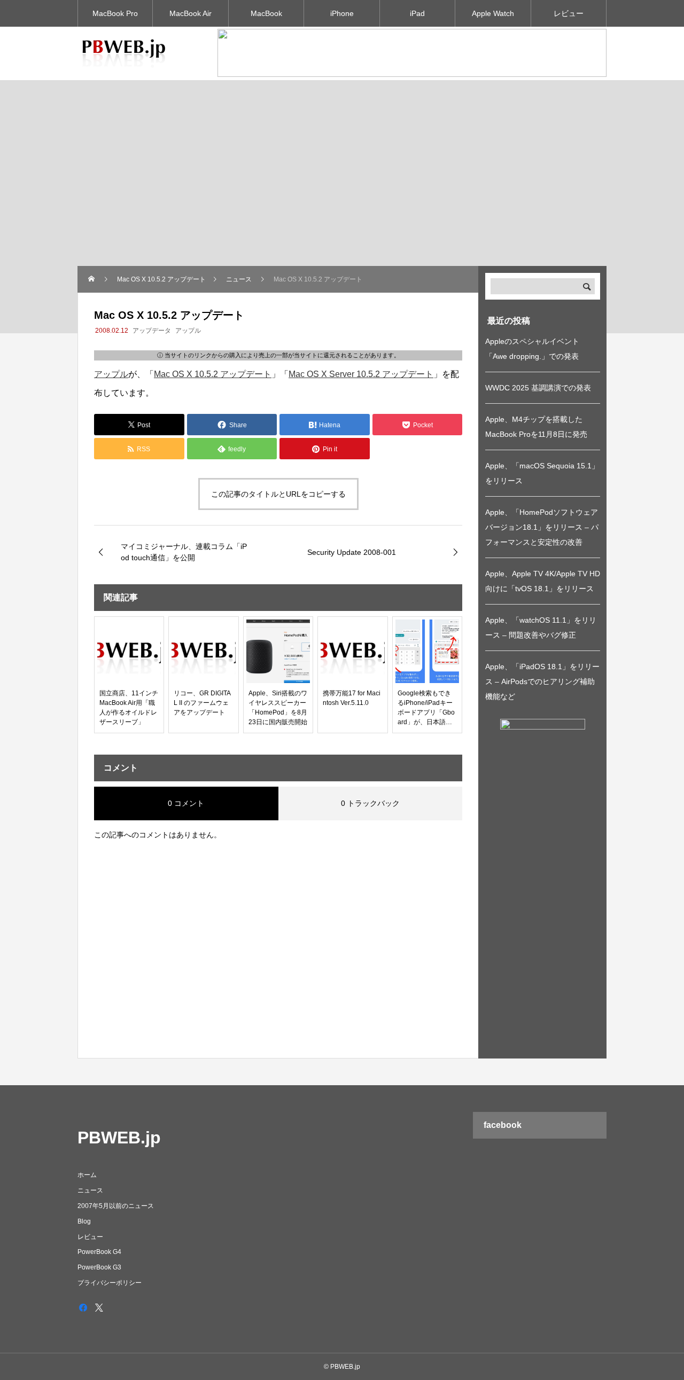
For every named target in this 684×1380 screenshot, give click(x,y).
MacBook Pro (115, 13)
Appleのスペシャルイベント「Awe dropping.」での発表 (532, 348)
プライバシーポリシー (109, 1283)
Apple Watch (493, 13)
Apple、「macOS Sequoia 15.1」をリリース (542, 473)
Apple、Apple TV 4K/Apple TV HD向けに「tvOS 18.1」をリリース (542, 581)
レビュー (569, 13)
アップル (188, 330)
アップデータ (152, 330)
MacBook (266, 13)
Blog (84, 1221)
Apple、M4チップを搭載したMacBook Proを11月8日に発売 (536, 426)
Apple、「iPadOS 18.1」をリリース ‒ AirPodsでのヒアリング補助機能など (542, 681)
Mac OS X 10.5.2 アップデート (212, 374)
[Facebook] (82, 1307)
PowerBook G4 (99, 1252)
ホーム (87, 1175)
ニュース (90, 1190)
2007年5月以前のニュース (115, 1206)
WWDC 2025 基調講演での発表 (538, 387)
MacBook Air (190, 13)
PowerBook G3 (99, 1267)
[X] (99, 1307)
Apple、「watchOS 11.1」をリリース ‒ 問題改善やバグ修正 (540, 627)
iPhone (342, 13)
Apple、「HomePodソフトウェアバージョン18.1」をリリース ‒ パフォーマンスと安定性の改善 (541, 527)
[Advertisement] (342, 186)
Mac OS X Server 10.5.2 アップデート (361, 374)
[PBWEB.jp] (125, 53)
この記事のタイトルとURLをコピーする (278, 494)
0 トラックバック (370, 803)
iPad (417, 13)
